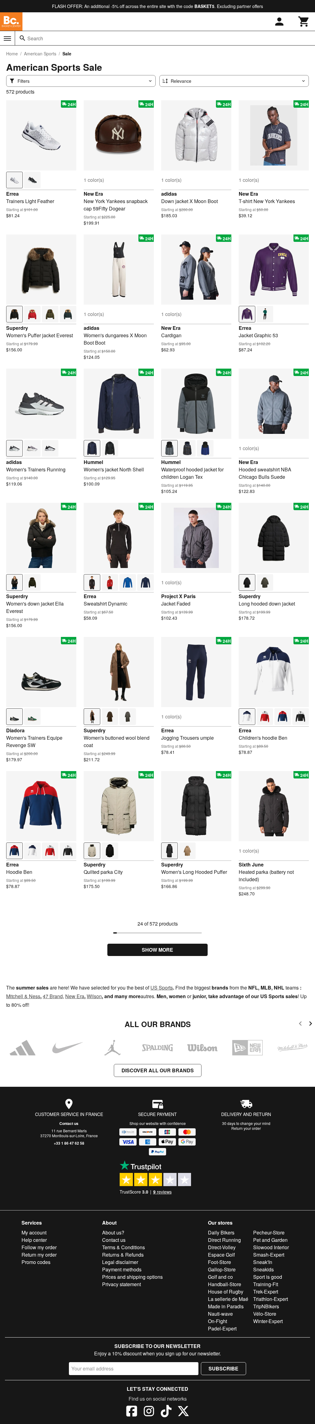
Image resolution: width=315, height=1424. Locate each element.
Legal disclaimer (120, 1262)
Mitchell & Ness (23, 996)
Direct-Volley (222, 1247)
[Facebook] (132, 1412)
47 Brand (53, 996)
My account (34, 1232)
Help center (34, 1239)
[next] (310, 1024)
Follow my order (39, 1247)
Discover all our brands (158, 1070)
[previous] (300, 1024)
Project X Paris (178, 596)
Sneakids (263, 1269)
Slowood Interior (271, 1247)
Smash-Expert (268, 1254)
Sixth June (251, 864)
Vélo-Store (264, 1313)
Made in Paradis (226, 1306)
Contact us (68, 1123)
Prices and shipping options (132, 1276)
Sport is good (267, 1276)
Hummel (93, 462)
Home (12, 53)
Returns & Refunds (123, 1254)
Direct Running (224, 1239)
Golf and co (220, 1276)
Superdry (17, 327)
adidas (169, 193)
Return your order (246, 1128)
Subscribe (223, 1368)
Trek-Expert (265, 1291)
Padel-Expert (222, 1328)
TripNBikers (266, 1306)
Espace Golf (221, 1254)
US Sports (161, 987)
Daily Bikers (221, 1232)
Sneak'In (262, 1262)
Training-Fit (265, 1284)
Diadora (15, 730)
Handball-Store (224, 1284)
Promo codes (36, 1262)
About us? (113, 1232)
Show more (157, 949)
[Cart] (304, 21)
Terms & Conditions (123, 1247)
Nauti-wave (220, 1313)
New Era (93, 193)
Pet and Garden (270, 1239)
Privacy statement (121, 1284)
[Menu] (7, 38)
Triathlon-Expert (270, 1298)
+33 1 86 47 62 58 (69, 1143)
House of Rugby (225, 1291)
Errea (12, 193)
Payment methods (122, 1269)
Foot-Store (219, 1262)
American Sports (40, 53)
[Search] (22, 38)
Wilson (94, 996)
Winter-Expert (268, 1321)
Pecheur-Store (269, 1232)
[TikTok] (166, 1412)
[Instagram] (149, 1412)
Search (35, 38)
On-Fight (217, 1321)
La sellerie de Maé (228, 1298)
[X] (183, 1412)
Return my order (39, 1254)
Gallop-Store (222, 1269)
